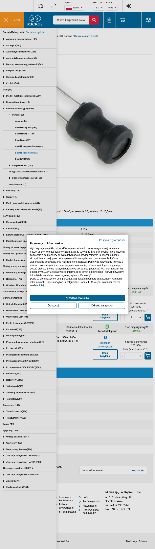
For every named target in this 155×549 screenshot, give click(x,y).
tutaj (41, 285)
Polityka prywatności (112, 240)
